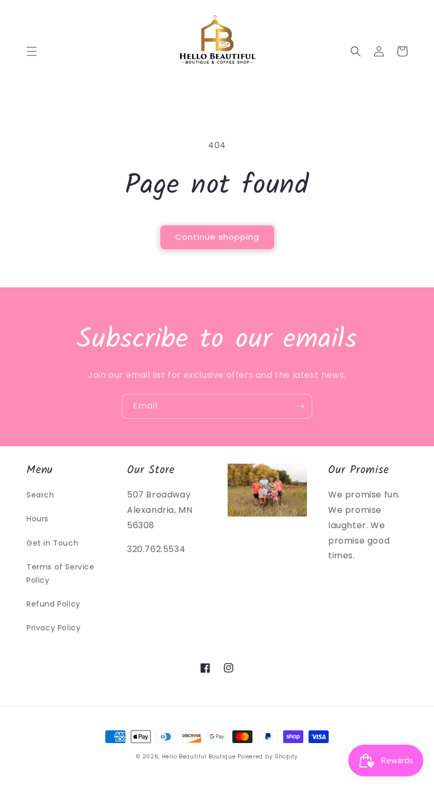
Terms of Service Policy (60, 573)
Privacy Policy (53, 627)
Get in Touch (52, 543)
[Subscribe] (300, 406)
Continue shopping (217, 236)
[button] (31, 51)
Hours (37, 518)
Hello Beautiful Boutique (199, 757)
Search (40, 495)
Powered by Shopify (268, 757)
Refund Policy (53, 604)
